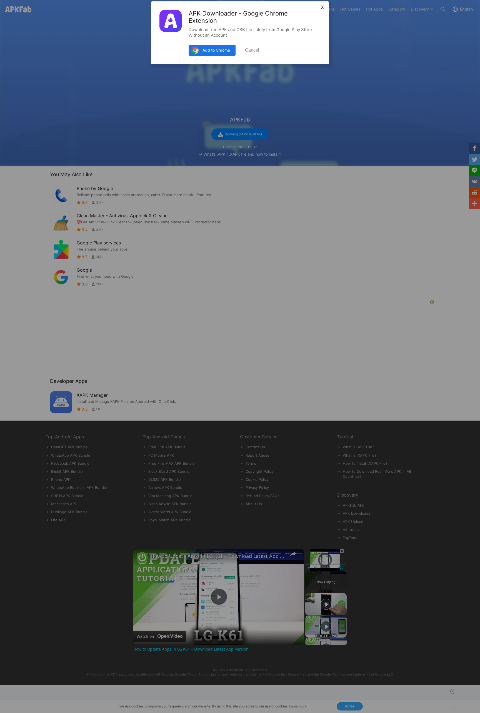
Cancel (252, 50)
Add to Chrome (216, 50)
